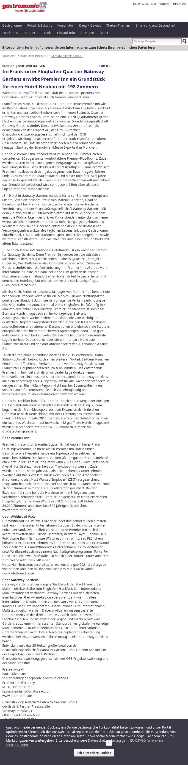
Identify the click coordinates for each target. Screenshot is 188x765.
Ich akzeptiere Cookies (94, 753)
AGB (153, 4)
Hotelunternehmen (33, 56)
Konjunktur (65, 25)
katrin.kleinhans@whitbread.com (26, 691)
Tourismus (10, 32)
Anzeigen (87, 32)
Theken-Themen (118, 25)
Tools (48, 32)
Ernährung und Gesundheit (155, 25)
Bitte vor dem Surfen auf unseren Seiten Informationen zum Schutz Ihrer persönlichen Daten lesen (79, 47)
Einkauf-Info (66, 32)
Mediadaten (140, 4)
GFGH (104, 32)
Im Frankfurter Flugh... (67, 56)
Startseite (9, 56)
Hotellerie (30, 32)
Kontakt (164, 4)
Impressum (179, 4)
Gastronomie (12, 25)
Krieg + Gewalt (90, 25)
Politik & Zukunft (39, 25)
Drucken (105, 66)
